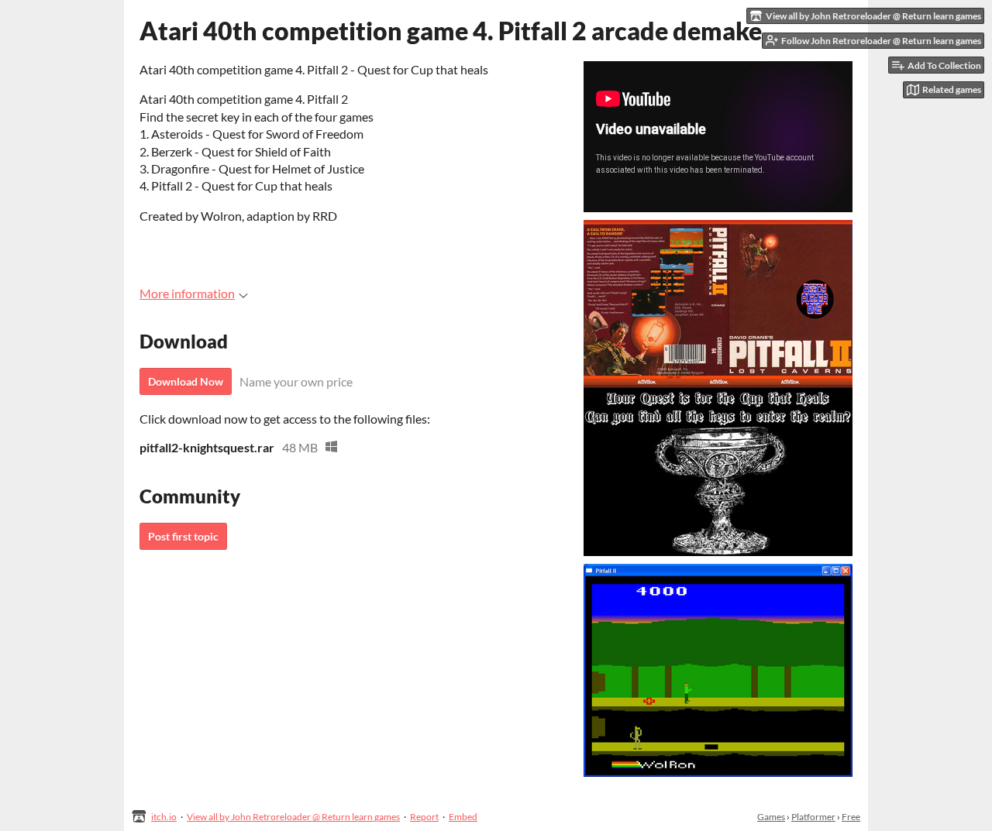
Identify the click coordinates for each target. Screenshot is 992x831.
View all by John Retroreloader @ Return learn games (293, 816)
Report (424, 816)
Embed (463, 816)
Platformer (813, 816)
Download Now (185, 381)
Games (771, 816)
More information (187, 293)
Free (851, 816)
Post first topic (183, 536)
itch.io (164, 816)
